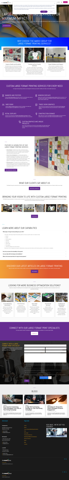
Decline (51, 11)
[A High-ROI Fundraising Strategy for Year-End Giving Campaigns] (34, 399)
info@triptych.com (6, 443)
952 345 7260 (5, 442)
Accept (44, 11)
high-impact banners (12, 97)
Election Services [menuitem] (27, 438)
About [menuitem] (25, 427)
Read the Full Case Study (34, 188)
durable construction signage (54, 115)
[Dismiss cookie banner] (54, 3)
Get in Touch (34, 216)
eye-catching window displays (53, 97)
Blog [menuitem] (25, 442)
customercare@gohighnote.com (8, 454)
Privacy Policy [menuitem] (4, 462)
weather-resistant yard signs (13, 106)
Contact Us (34, 333)
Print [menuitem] (25, 431)
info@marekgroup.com (6, 432)
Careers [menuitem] (25, 444)
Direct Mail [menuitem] (26, 432)
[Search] (61, 2)
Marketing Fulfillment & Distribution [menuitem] (30, 436)
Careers (58, 2)
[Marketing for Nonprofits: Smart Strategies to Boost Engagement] (56, 399)
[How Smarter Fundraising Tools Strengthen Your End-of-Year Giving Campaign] (12, 399)
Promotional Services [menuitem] (28, 434)
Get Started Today (6, 25)
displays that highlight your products (22, 115)
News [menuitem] (25, 440)
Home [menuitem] (25, 425)
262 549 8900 (5, 431)
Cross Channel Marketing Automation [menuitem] (31, 429)
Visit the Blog (34, 271)
